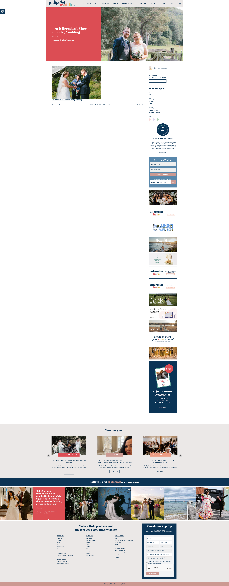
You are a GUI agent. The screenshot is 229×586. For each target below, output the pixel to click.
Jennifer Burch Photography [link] (158, 77)
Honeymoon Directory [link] (63, 563)
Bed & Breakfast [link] (154, 100)
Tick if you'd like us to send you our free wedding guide (159, 562)
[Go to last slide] (48, 455)
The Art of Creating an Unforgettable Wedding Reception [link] (160, 461)
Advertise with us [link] (119, 555)
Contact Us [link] (118, 542)
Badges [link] (117, 557)
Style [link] (87, 549)
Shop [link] (165, 3)
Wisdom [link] (105, 3)
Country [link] (151, 102)
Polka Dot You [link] (114, 455)
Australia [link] (151, 109)
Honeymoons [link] (128, 3)
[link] (2, 11)
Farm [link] (150, 103)
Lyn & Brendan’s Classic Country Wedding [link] (67, 100)
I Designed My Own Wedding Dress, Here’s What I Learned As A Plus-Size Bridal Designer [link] (114, 461)
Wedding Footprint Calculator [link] (65, 555)
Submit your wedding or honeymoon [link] (125, 552)
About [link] (116, 538)
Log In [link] (116, 544)
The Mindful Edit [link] (61, 553)
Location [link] (88, 546)
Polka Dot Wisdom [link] (160, 455)
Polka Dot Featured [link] (69, 455)
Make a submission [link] (120, 550)
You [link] (96, 3)
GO (173, 182)
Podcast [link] (155, 3)
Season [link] (88, 553)
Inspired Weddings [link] (67, 40)
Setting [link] (88, 551)
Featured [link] (87, 3)
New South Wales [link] (154, 112)
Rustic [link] (151, 94)
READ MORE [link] (162, 152)
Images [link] (88, 542)
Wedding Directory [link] (62, 561)
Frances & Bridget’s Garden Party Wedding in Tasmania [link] (69, 461)
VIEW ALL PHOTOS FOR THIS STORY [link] (99, 104)
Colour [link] (87, 544)
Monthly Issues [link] (90, 555)
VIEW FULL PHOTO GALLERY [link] (157, 81)
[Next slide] (180, 455)
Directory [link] (142, 3)
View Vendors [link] (162, 175)
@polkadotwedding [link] (131, 482)
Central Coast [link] (153, 110)
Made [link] (115, 3)
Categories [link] (89, 538)
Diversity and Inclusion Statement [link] (124, 540)
